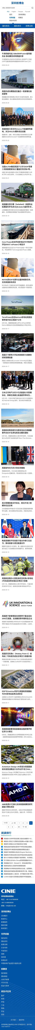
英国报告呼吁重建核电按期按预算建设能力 (17, 849)
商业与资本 (5, 986)
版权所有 (21, 1020)
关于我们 (13, 1020)
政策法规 (29, 26)
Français (20, 11)
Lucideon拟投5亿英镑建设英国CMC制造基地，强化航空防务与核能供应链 (19, 877)
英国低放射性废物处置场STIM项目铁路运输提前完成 (19, 847)
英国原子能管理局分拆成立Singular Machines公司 (19, 852)
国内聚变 (4, 973)
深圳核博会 (22, 14)
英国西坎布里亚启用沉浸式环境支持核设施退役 (18, 855)
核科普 (3, 957)
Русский (27, 11)
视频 (2, 954)
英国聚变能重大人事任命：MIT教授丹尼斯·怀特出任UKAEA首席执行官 (19, 874)
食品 (2, 1008)
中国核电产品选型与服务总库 (11, 963)
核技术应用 (13, 20)
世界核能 (12, 17)
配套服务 (4, 922)
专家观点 (4, 951)
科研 (2, 999)
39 (19, 827)
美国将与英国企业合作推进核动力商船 (15, 844)
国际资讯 (17, 26)
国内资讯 (5, 26)
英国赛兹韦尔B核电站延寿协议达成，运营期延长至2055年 (19, 868)
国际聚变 (4, 976)
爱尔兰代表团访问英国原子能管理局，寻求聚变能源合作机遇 (19, 857)
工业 (2, 1005)
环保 (2, 1002)
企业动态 (4, 948)
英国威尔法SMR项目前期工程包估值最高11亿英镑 (19, 838)
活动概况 (4, 916)
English (14, 11)
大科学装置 (5, 979)
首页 (10, 14)
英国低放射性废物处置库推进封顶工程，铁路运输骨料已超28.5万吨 (19, 871)
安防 (2, 1014)
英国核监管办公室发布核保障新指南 (15, 866)
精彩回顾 (4, 925)
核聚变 (20, 17)
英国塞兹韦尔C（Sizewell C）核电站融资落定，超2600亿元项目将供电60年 (19, 863)
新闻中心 (4, 919)
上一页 (13, 823)
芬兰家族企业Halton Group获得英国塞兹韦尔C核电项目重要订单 (19, 860)
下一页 (25, 827)
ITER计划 (4, 983)
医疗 (2, 996)
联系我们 (4, 928)
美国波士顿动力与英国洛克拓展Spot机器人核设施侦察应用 (19, 841)
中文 (8, 11)
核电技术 (4, 960)
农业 (2, 1011)
